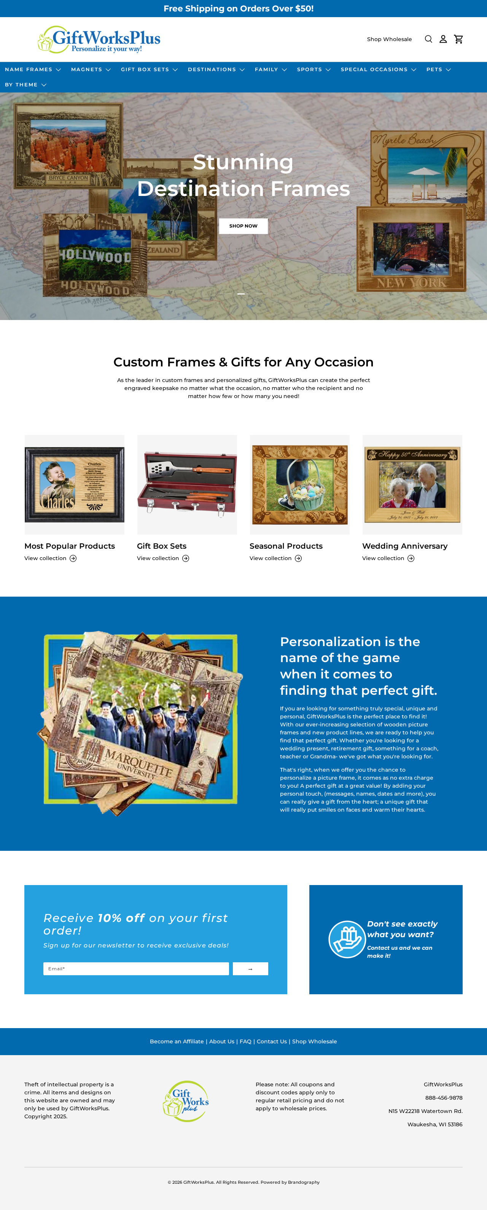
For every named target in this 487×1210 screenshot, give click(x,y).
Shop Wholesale (389, 39)
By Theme (21, 84)
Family (267, 69)
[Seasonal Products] (300, 485)
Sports (309, 69)
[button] (458, 39)
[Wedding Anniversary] (412, 485)
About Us (221, 1041)
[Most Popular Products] (74, 485)
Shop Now (243, 226)
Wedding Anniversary (405, 546)
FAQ (245, 1041)
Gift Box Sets (145, 69)
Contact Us (272, 1041)
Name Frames (29, 69)
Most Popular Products (69, 546)
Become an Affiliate (177, 1041)
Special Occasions (374, 69)
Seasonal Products (286, 546)
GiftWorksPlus (198, 1182)
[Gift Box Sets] (187, 485)
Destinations (212, 69)
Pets (434, 69)
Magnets (86, 69)
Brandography (304, 1182)
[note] (155, 937)
